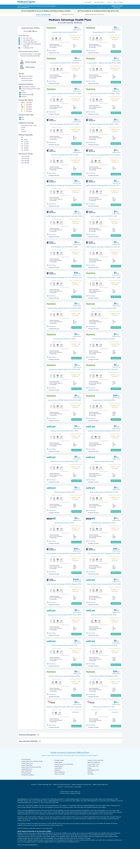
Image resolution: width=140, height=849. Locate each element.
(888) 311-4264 (117, 6)
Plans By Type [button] (98, 2)
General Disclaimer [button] (28, 735)
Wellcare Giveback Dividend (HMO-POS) (103, 645)
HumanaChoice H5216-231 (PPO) (103, 339)
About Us (60, 787)
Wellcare (23, 96)
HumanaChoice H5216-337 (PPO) (64, 339)
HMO (22, 119)
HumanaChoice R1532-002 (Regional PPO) (103, 676)
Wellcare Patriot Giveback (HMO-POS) (104, 615)
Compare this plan (54, 53)
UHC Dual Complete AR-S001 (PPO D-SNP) (103, 124)
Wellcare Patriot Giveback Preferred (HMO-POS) (104, 431)
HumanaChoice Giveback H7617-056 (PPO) (64, 63)
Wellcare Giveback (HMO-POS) (64, 492)
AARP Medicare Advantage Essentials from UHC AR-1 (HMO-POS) (68, 185)
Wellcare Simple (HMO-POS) (103, 461)
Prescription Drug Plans (68, 14)
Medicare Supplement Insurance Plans (94, 14)
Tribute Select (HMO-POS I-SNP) (104, 707)
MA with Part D (27, 38)
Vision (23, 129)
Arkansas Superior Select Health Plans (30, 90)
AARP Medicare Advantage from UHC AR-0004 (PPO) (64, 216)
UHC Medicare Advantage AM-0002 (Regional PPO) (64, 584)
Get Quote (88, 2)
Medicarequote (26, 1)
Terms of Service (68, 787)
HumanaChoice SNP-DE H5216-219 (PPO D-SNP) (64, 400)
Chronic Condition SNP (30, 42)
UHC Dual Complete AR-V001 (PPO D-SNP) (64, 124)
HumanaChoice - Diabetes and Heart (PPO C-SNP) (104, 63)
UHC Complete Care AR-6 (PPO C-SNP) (64, 247)
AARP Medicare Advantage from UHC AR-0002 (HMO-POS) (66, 277)
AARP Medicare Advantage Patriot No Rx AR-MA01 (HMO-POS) (107, 155)
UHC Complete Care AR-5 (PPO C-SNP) (104, 216)
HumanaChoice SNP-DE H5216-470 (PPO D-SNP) (64, 308)
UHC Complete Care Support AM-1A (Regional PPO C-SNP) (66, 553)
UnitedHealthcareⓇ (27, 94)
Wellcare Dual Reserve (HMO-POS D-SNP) (104, 492)
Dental (23, 127)
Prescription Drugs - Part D (29, 125)
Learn (109, 2)
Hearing (23, 131)
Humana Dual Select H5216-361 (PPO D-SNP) (64, 369)
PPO (22, 117)
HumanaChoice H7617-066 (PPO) (103, 32)
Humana (23, 93)
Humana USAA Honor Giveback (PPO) (64, 32)
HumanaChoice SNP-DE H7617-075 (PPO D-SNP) (64, 93)
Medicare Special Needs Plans (100, 784)
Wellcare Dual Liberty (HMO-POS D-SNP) (64, 431)
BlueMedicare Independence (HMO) (104, 523)
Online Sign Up (76, 51)
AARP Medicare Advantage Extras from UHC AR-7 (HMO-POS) (107, 185)
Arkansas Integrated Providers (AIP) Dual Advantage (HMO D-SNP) (68, 707)
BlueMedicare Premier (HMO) (64, 523)
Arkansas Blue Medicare (28, 87)
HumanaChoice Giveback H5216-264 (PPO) (103, 369)
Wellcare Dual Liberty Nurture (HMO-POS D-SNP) (64, 615)
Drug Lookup (30, 67)
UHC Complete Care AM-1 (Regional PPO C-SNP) (103, 553)
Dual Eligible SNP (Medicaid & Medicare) (32, 45)
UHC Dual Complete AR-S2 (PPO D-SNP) (64, 155)
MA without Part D (28, 40)
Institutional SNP (28, 48)
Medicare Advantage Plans (43, 14)
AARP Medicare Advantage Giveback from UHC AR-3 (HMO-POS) (108, 247)
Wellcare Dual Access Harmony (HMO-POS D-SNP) (104, 584)
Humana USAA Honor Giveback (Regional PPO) (64, 676)
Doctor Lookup (31, 62)
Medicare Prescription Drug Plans (61, 784)
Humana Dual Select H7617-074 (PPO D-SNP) (103, 93)
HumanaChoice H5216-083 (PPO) (103, 400)
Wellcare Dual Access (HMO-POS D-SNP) (64, 461)
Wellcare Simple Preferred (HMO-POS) (64, 645)
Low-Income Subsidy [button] (29, 741)
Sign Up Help (118, 2)
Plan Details (52, 50)
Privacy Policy (77, 787)
